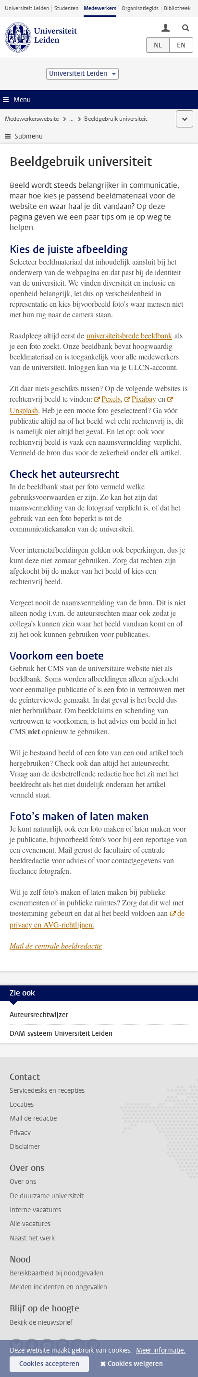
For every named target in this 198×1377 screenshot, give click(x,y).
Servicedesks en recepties (47, 1090)
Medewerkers (100, 8)
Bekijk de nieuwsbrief (41, 1322)
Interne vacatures (35, 1210)
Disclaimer (25, 1146)
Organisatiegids (140, 8)
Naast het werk (32, 1238)
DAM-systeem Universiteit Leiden (61, 1033)
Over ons (23, 1181)
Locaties (22, 1104)
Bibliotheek (177, 8)
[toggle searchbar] (185, 27)
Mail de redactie (33, 1118)
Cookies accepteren (49, 1363)
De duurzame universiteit (47, 1196)
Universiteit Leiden (27, 8)
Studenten (66, 8)
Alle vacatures (30, 1223)
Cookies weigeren (135, 1363)
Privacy (20, 1132)
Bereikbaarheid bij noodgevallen (56, 1273)
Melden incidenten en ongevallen (58, 1287)
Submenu (28, 136)
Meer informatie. (161, 1350)
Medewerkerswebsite (32, 119)
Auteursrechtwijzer (39, 1014)
